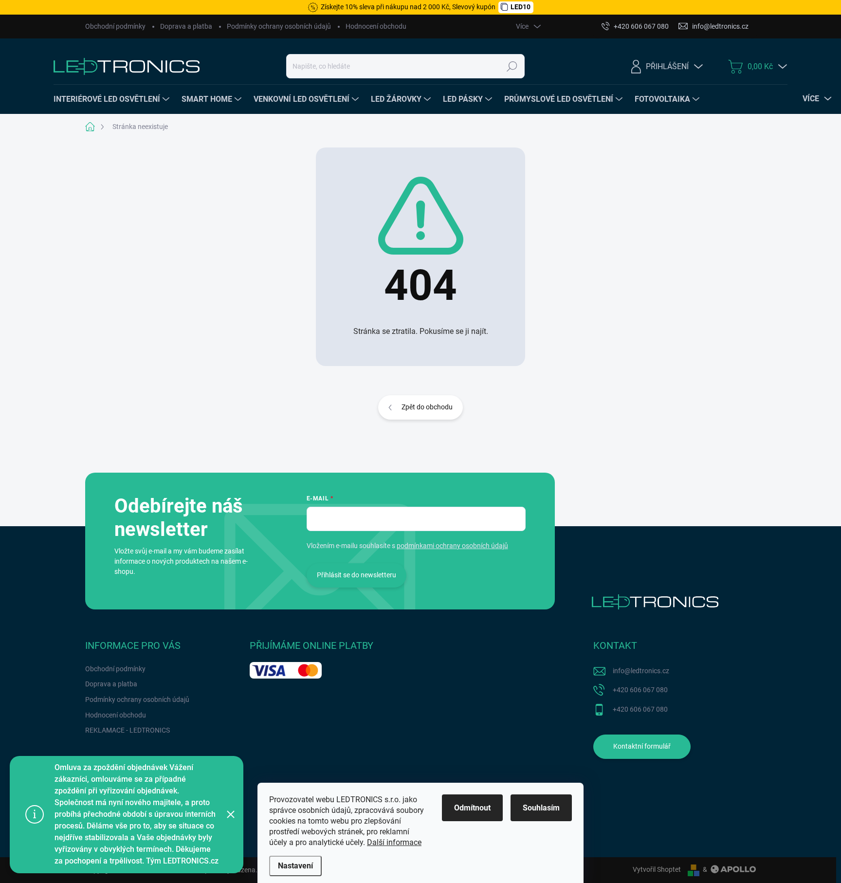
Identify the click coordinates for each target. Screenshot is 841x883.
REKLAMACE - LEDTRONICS (127, 730)
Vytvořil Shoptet (657, 869)
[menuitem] (113, 99)
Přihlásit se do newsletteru (356, 575)
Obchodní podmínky (115, 26)
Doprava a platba (186, 26)
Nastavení (295, 865)
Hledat (512, 66)
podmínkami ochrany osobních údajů (452, 546)
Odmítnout (472, 807)
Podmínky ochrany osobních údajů (279, 26)
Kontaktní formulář (642, 746)
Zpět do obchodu (427, 407)
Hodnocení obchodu (376, 26)
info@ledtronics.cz (641, 671)
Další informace (394, 842)
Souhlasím (541, 807)
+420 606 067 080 (640, 690)
